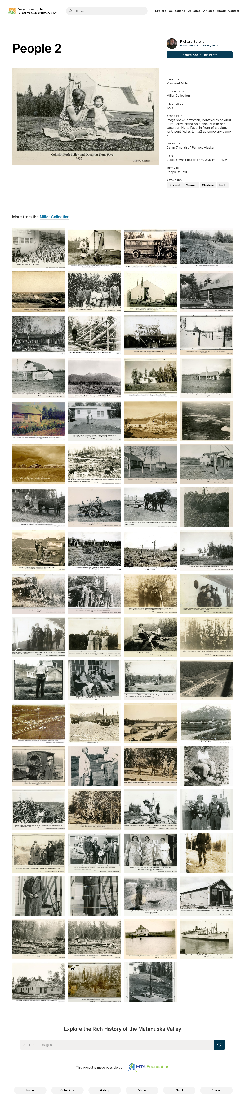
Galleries (194, 11)
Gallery (104, 1090)
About (221, 11)
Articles (208, 11)
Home (30, 1090)
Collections (177, 11)
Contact (233, 11)
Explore (160, 11)
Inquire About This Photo (199, 55)
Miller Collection (54, 217)
